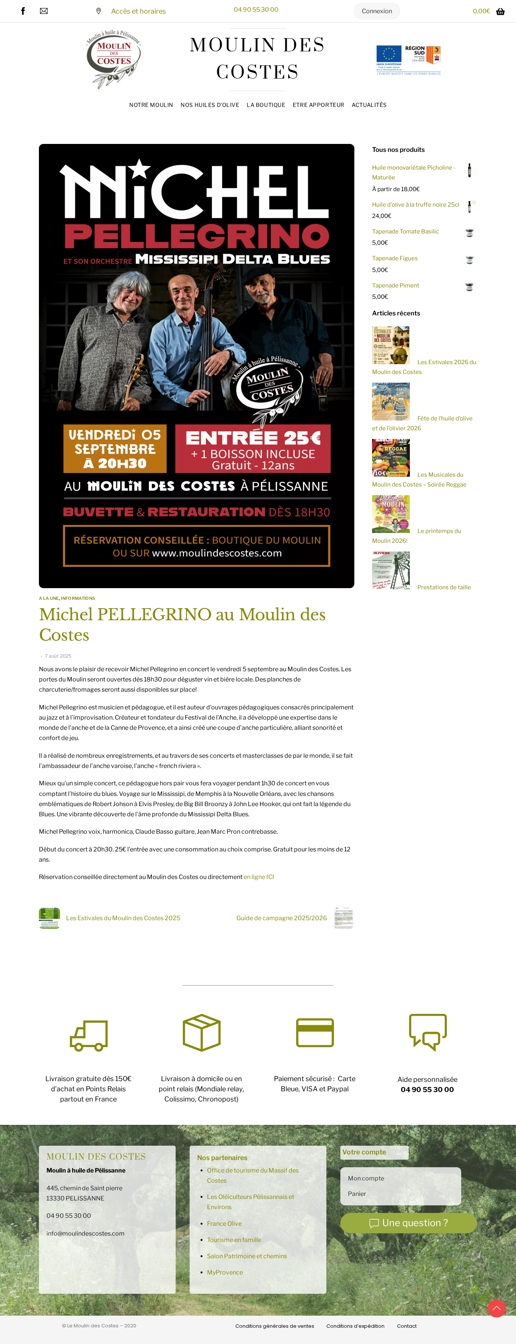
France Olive (224, 1223)
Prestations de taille (444, 587)
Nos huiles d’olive (210, 105)
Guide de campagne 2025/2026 (281, 918)
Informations (78, 598)
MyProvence (225, 1272)
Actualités (369, 105)
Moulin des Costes (96, 1157)
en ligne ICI (259, 877)
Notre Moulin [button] (151, 105)
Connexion (377, 11)
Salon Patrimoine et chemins (247, 1256)
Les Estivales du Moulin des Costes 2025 (123, 918)
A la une (49, 598)
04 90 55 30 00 (256, 9)
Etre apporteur (319, 105)
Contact (407, 1326)
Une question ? (415, 1222)
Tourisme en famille (234, 1240)
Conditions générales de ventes (274, 1326)
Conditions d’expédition (355, 1326)
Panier (357, 1193)
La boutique (266, 105)
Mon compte (366, 1178)
